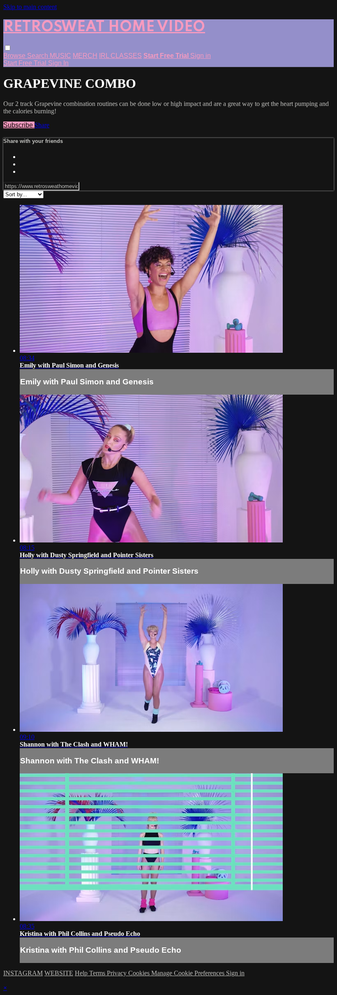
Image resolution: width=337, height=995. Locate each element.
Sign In (58, 63)
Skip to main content (30, 6)
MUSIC (60, 55)
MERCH (85, 55)
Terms (98, 973)
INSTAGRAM (23, 973)
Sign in (200, 55)
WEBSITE (58, 973)
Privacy (117, 973)
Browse (15, 55)
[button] (7, 48)
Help (82, 973)
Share (42, 125)
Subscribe (19, 125)
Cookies (139, 973)
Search (38, 55)
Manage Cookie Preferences (188, 973)
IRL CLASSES (120, 55)
